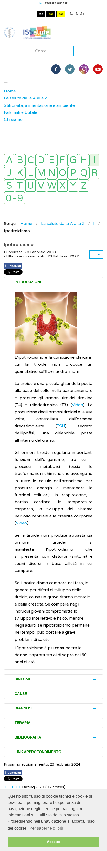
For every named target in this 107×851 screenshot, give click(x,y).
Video (77, 405)
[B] (20, 160)
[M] (41, 173)
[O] (62, 173)
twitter (70, 69)
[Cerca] (6, 126)
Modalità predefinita (23, 14)
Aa (41, 14)
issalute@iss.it (56, 3)
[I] (94, 160)
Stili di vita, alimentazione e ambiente (39, 105)
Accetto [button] (54, 842)
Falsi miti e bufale (20, 112)
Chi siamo (13, 119)
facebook (56, 69)
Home (10, 91)
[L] (30, 173)
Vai (81, 51)
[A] (9, 160)
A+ (82, 14)
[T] (20, 185)
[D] (41, 160)
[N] (51, 173)
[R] (94, 173)
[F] (62, 160)
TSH (61, 426)
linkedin (84, 69)
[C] (30, 160)
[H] (83, 160)
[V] (41, 185)
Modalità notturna (31, 14)
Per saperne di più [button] (46, 828)
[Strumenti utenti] (96, 254)
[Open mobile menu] (6, 84)
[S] (9, 185)
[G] (73, 160)
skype (98, 69)
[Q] (83, 173)
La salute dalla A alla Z (25, 98)
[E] (51, 160)
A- (71, 14)
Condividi (13, 266)
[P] (73, 173)
